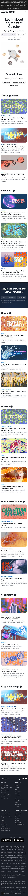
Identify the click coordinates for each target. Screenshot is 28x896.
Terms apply (14, 2)
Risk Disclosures (17, 8)
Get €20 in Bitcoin (5, 1)
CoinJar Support (5, 813)
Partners (17, 806)
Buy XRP (17, 821)
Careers (17, 793)
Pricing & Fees (4, 785)
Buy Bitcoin (18, 813)
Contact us (17, 795)
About (16, 785)
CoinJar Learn (4, 798)
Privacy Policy (16, 39)
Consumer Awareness (18, 82)
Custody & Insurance (6, 796)
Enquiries (3, 822)
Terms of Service (5, 828)
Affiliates (17, 787)
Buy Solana (18, 817)
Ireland (6, 778)
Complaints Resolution (6, 817)
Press (16, 797)
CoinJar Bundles (5, 790)
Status (16, 802)
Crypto (21, 78)
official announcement (14, 883)
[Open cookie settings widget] (2, 893)
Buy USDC (17, 819)
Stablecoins (7, 82)
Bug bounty (18, 791)
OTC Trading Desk (5, 794)
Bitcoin (14, 78)
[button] (25, 12)
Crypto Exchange (14, 85)
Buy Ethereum (18, 815)
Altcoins (7, 78)
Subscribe (22, 35)
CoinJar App (4, 792)
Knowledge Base (5, 815)
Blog (16, 789)
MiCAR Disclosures (5, 830)
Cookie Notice (4, 824)
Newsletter (18, 804)
